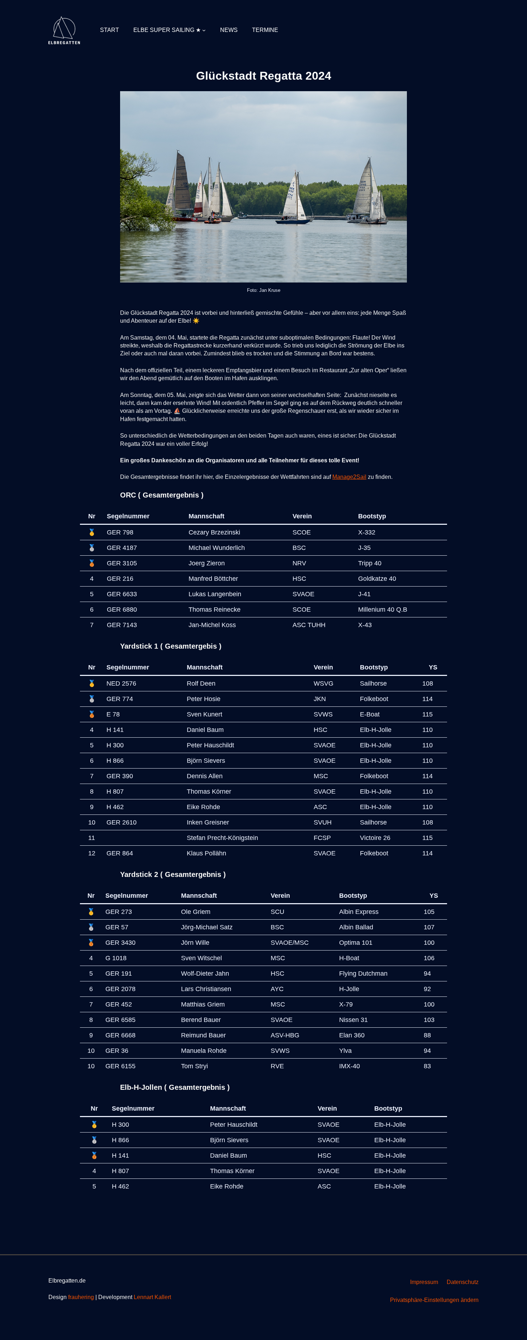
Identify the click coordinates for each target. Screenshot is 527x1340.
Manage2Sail (349, 477)
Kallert (162, 1297)
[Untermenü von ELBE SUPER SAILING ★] (204, 30)
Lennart (143, 1297)
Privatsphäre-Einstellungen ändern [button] (434, 1300)
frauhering (81, 1297)
